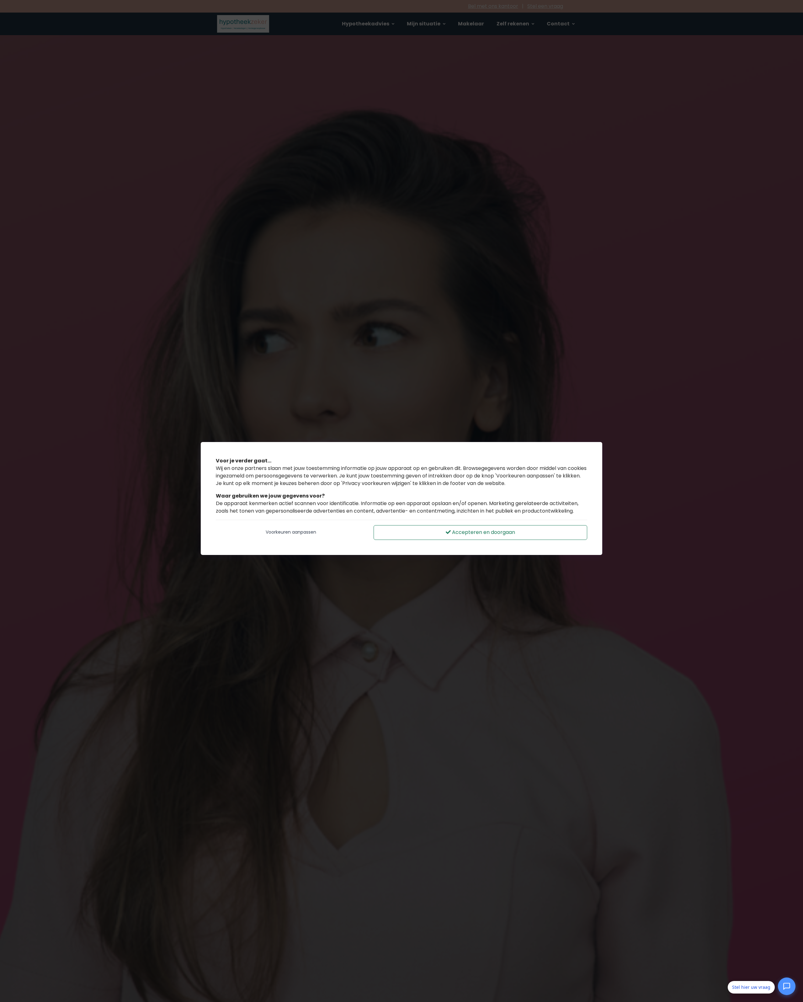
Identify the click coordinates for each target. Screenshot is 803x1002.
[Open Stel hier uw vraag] (786, 986)
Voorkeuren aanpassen (291, 532)
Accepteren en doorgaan (483, 532)
